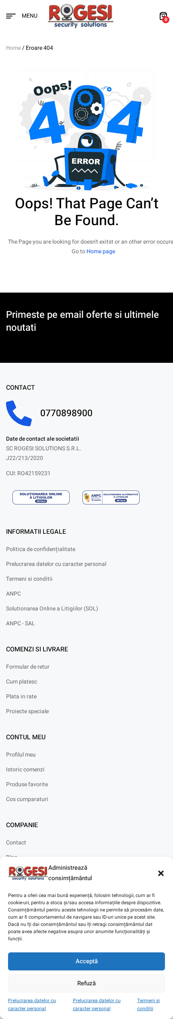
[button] (161, 873)
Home (13, 48)
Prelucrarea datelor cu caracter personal (32, 1005)
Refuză (86, 983)
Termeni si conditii (148, 1005)
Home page (100, 251)
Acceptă (87, 961)
